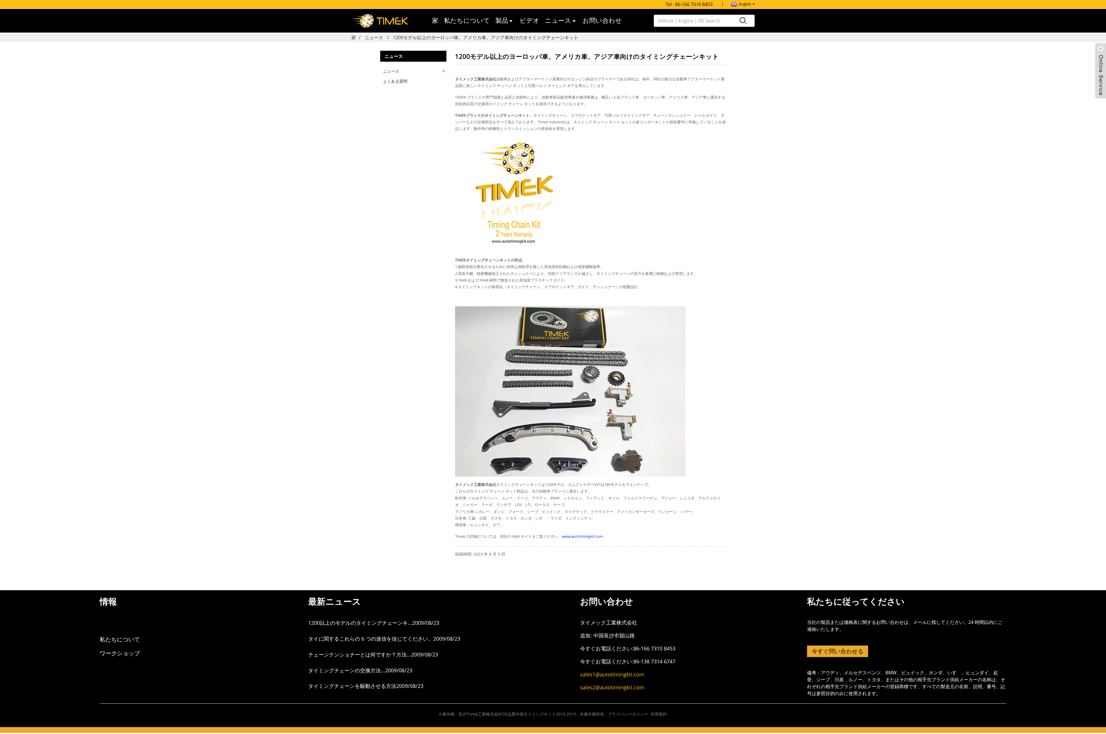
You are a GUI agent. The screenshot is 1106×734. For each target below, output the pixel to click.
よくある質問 (395, 81)
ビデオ (529, 20)
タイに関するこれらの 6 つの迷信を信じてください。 (370, 638)
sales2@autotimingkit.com (612, 687)
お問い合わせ (602, 20)
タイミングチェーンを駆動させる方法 (352, 685)
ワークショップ (120, 653)
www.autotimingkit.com (582, 536)
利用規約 (659, 714)
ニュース (558, 20)
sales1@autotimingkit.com (612, 674)
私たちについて (467, 20)
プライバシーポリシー (628, 714)
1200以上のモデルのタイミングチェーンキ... (360, 622)
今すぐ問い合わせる (837, 651)
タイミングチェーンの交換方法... (346, 670)
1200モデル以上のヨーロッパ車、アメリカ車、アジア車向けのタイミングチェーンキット (485, 37)
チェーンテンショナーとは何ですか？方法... (359, 654)
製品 (501, 20)
